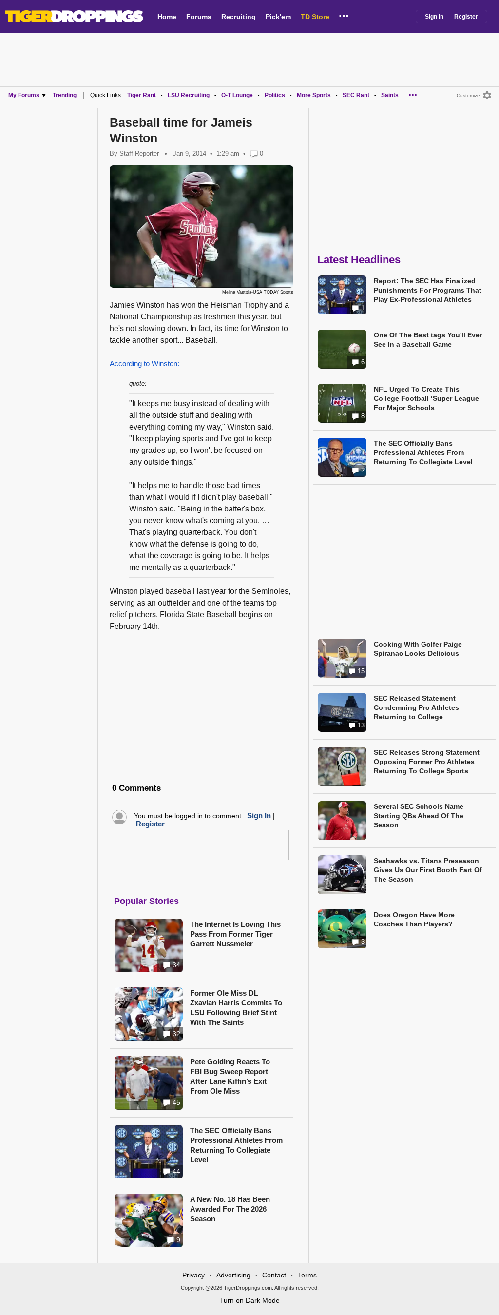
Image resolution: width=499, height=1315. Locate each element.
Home (166, 16)
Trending (65, 95)
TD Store (315, 16)
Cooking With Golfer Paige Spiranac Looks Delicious (418, 648)
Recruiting (238, 16)
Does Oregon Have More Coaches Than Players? (414, 919)
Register (466, 16)
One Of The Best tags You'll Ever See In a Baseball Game (428, 339)
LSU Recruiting (189, 95)
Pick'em (278, 16)
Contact (274, 1275)
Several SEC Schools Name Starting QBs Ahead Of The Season (418, 816)
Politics (275, 95)
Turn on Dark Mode (250, 1300)
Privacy (193, 1275)
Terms (307, 1275)
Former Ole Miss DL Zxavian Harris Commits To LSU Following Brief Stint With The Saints (236, 1007)
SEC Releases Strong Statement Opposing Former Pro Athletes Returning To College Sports (427, 761)
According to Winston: (144, 363)
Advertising (233, 1275)
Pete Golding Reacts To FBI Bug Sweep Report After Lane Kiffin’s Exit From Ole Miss (230, 1076)
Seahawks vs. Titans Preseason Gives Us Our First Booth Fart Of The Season (428, 870)
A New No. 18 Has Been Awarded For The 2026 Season (230, 1209)
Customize (468, 95)
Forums (198, 16)
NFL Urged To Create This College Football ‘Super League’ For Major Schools (427, 398)
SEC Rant (356, 95)
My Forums (23, 95)
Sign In (434, 16)
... (344, 14)
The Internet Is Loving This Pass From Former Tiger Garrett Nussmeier (235, 934)
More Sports (314, 95)
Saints (390, 95)
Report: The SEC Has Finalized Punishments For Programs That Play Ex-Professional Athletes (427, 290)
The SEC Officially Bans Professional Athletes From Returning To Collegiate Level (236, 1145)
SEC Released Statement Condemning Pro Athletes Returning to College (416, 707)
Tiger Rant (141, 95)
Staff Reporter (139, 153)
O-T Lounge (237, 95)
